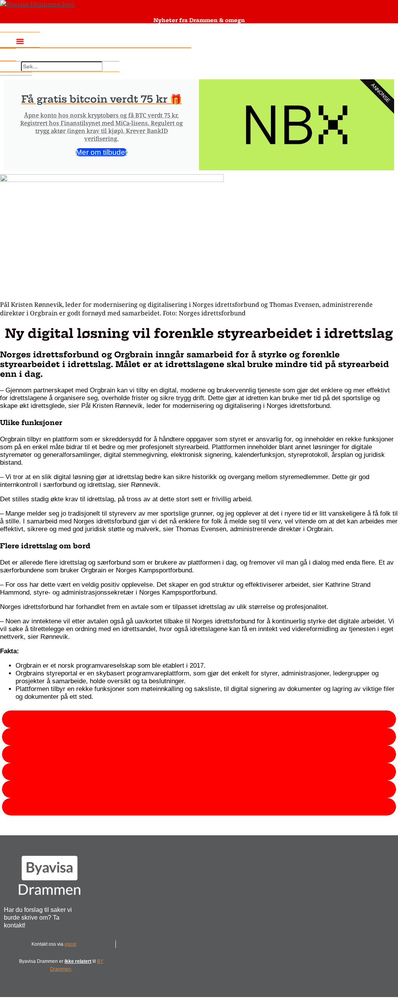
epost (70, 944)
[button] (20, 41)
